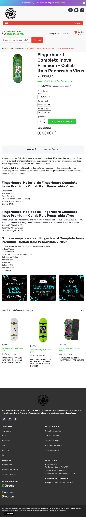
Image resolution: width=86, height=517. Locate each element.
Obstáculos (6, 441)
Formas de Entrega (52, 441)
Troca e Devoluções (52, 450)
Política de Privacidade (10, 470)
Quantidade (42, 117)
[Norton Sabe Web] (8, 496)
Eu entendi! (8, 513)
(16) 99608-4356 (60, 470)
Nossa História (7, 465)
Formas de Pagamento (53, 436)
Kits (3, 455)
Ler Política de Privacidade (57, 511)
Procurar (37, 40)
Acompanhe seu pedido (58, 33)
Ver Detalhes (9, 365)
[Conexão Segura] (8, 491)
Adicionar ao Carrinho (62, 122)
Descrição (32, 149)
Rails (3, 445)
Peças (4, 436)
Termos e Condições (9, 474)
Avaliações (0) (51, 149)
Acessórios (6, 450)
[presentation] (80, 311)
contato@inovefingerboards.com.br (62, 474)
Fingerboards (6, 431)
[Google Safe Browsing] (8, 486)
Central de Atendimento (53, 431)
